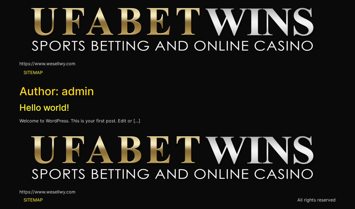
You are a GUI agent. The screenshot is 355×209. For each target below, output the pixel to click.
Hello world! (44, 107)
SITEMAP (33, 72)
